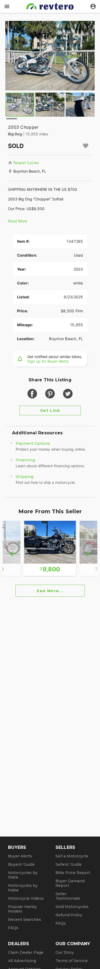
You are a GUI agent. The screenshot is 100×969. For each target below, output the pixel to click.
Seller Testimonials (67, 896)
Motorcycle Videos (26, 898)
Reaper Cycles (26, 162)
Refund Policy (68, 915)
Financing (25, 460)
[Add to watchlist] (85, 145)
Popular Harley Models (22, 909)
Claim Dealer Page (25, 952)
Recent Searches (24, 919)
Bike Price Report (72, 872)
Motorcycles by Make (23, 887)
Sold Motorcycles (72, 906)
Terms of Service (71, 960)
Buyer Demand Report (70, 883)
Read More (17, 221)
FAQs (13, 927)
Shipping (24, 476)
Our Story (64, 952)
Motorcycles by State (23, 875)
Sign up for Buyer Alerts (48, 361)
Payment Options (33, 443)
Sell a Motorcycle (71, 856)
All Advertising (22, 960)
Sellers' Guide (68, 864)
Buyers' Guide (21, 864)
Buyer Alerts (20, 856)
